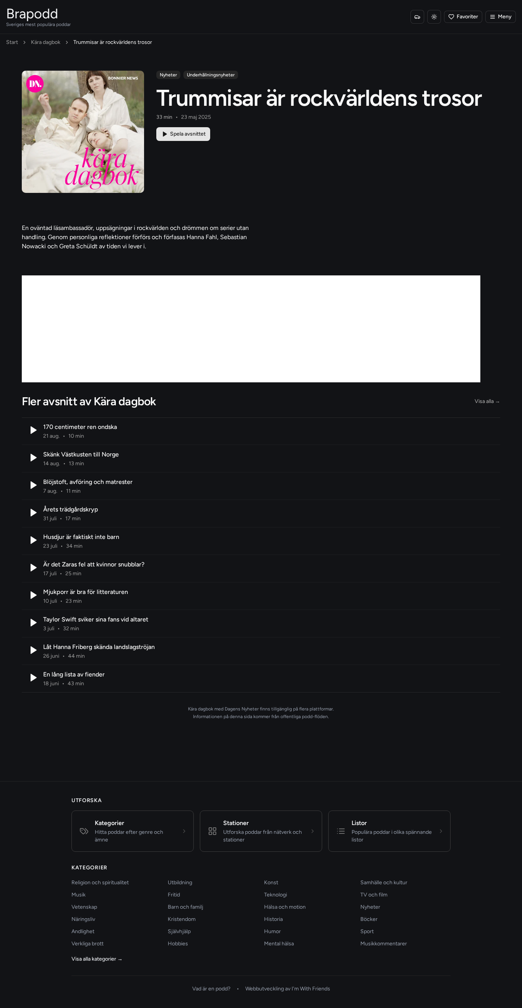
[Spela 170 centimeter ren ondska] (32, 430)
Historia (273, 919)
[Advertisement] (251, 328)
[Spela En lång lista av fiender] (32, 677)
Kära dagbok (45, 42)
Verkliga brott (87, 943)
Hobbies (178, 943)
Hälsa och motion (285, 907)
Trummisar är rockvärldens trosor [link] (112, 42)
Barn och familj (185, 907)
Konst (271, 882)
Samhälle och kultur (383, 882)
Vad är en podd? (211, 988)
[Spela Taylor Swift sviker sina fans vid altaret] (32, 622)
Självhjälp (179, 931)
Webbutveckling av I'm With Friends (287, 988)
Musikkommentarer (383, 943)
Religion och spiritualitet (100, 882)
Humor (272, 931)
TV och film (373, 895)
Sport (367, 931)
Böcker (369, 919)
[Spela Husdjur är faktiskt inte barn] (32, 540)
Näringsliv (83, 919)
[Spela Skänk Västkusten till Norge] (32, 457)
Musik (78, 895)
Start (12, 42)
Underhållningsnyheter (211, 75)
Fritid (174, 895)
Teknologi (275, 895)
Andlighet (82, 931)
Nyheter (168, 75)
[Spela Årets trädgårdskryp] (32, 512)
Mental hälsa (279, 943)
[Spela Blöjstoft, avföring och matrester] (32, 485)
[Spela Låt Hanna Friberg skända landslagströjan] (32, 650)
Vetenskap (84, 907)
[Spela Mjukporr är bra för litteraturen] (32, 595)
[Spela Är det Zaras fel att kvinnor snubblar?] (32, 567)
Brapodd (32, 13)
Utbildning (180, 882)
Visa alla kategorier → (97, 959)
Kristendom (182, 919)
